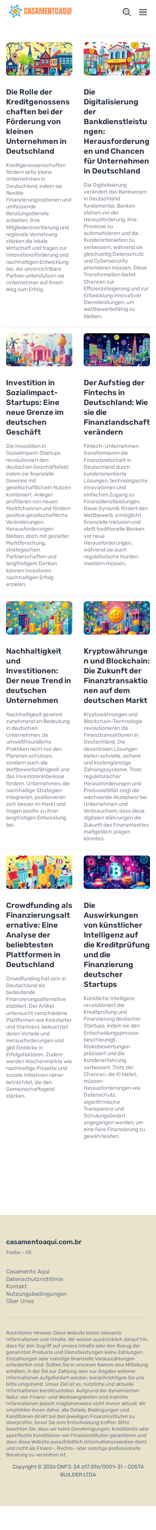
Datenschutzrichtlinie (34, 1279)
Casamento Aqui (28, 1271)
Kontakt (16, 1286)
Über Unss (20, 1301)
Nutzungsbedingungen (36, 1293)
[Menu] (143, 12)
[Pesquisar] (127, 12)
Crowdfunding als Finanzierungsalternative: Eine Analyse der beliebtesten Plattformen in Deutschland (39, 935)
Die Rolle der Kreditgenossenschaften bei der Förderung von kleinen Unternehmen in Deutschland (38, 121)
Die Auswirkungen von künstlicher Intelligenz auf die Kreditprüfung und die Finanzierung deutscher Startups (117, 945)
